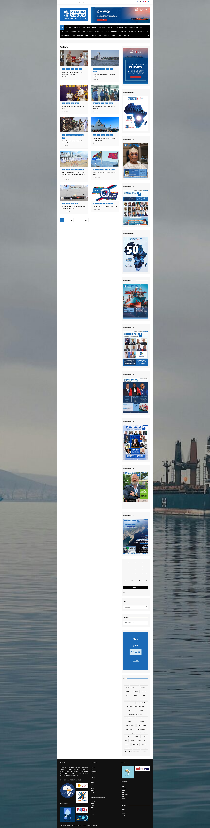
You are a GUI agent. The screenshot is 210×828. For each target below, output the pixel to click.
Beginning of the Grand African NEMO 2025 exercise (105, 207)
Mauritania (93, 790)
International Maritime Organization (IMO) (135, 706)
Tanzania (123, 818)
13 (135, 573)
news (126, 740)
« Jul (124, 592)
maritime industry (129, 729)
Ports (145, 740)
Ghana (72, 69)
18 (128, 577)
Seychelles (135, 744)
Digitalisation (94, 27)
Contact (101, 35)
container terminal (130, 688)
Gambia (126, 699)
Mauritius (128, 737)
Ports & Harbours (111, 27)
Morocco (103, 69)
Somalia (123, 814)
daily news (143, 688)
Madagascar (93, 808)
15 (142, 573)
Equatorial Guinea (94, 771)
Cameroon (68, 135)
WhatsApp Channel (73, 2)
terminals (136, 748)
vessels (144, 752)
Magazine (97, 31)
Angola (94, 135)
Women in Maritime (115, 31)
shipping (144, 744)
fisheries (135, 695)
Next (86, 220)
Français (113, 35)
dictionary (135, 691)
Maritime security (102, 27)
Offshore (107, 31)
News (70, 27)
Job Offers (73, 35)
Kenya (129, 710)
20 (135, 577)
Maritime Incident (64, 31)
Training (102, 31)
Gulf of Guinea (143, 699)
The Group (94, 35)
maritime (129, 721)
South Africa (112, 169)
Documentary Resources (143, 31)
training (144, 748)
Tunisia (92, 793)
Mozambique (93, 812)
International (142, 703)
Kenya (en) (73, 169)
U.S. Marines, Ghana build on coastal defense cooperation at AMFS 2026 (72, 73)
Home (66, 27)
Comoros (92, 806)
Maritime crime (120, 27)
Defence (88, 27)
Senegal (94, 71)
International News (77, 27)
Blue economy (73, 31)
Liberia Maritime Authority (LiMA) (135, 714)
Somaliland (124, 816)
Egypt (72, 203)
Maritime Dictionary (130, 725)
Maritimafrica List (132, 31)
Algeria (92, 782)
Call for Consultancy (65, 35)
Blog (84, 27)
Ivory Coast (124, 788)
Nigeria (76, 103)
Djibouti (123, 809)
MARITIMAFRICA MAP (64, 2)
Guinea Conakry (125, 794)
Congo (92, 773)
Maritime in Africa (142, 725)
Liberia (141, 710)
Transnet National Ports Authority (132, 752)
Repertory (87, 35)
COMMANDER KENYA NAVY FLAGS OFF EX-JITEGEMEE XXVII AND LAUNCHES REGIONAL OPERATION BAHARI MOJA (73, 175)
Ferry (79, 31)
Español (124, 35)
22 (142, 577)
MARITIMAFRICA (129, 718)
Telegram (79, 2)
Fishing (144, 695)
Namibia (92, 814)
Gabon (92, 769)
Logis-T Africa (85, 2)
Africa (126, 684)
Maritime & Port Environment (87, 31)
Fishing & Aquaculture (133, 27)
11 (81, 220)
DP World (144, 691)
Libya (92, 786)
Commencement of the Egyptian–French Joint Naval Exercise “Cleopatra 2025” (74, 208)
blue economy (135, 684)
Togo (122, 801)
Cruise (141, 27)
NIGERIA (132, 740)
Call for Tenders (80, 35)
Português (119, 35)
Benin (123, 786)
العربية (130, 36)
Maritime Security (129, 733)
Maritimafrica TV (124, 31)
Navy (126, 27)
